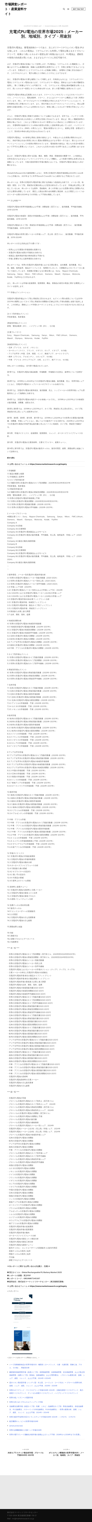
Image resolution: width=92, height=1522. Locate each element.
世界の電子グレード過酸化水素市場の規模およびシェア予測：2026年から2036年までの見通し (45, 1434)
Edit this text (78, 9)
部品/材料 (65, 26)
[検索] (64, 9)
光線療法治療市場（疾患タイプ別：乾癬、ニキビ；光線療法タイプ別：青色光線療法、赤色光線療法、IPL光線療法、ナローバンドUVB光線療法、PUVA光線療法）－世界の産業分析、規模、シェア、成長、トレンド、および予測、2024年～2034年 (46, 1409)
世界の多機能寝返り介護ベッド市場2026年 (25, 1430)
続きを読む (11, 458)
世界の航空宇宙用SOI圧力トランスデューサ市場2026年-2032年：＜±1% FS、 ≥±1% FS (42, 1417)
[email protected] (16, 1426)
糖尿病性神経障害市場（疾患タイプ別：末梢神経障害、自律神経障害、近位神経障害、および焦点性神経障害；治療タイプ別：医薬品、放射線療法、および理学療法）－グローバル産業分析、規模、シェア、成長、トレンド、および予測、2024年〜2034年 (47, 1375)
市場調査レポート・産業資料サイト (16, 9)
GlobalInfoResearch (51, 26)
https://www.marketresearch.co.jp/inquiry (48, 464)
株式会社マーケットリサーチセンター (22, 1512)
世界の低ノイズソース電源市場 (21, 1398)
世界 (59, 26)
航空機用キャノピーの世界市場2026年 (23, 1421)
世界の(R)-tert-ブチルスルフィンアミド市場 (26, 1402)
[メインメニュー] (68, 9)
